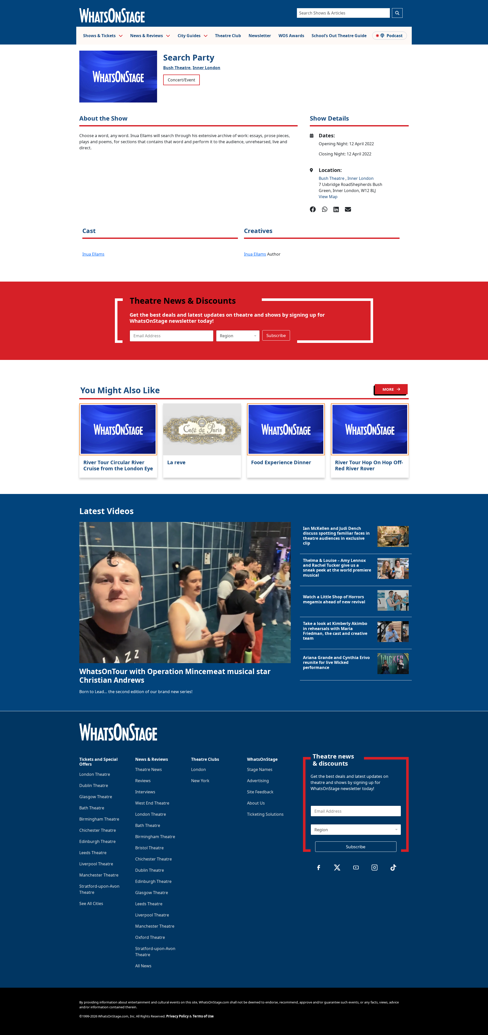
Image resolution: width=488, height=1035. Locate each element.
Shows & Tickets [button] (100, 35)
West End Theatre (152, 803)
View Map (328, 196)
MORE (389, 389)
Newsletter (260, 35)
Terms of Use (203, 1016)
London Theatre (94, 774)
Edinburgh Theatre (97, 841)
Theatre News (148, 769)
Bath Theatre (91, 808)
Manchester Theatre (98, 875)
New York (200, 780)
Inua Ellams (93, 254)
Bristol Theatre (149, 848)
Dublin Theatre (93, 785)
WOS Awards (291, 35)
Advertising (258, 780)
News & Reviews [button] (147, 35)
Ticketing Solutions (265, 814)
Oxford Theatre (150, 937)
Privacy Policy (177, 1016)
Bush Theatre (332, 178)
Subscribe (276, 335)
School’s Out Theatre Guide (339, 35)
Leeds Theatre (92, 852)
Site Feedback (260, 792)
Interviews (145, 792)
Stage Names (259, 769)
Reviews (143, 780)
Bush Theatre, (177, 67)
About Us (256, 803)
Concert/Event (181, 80)
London (198, 769)
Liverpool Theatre (96, 864)
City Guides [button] (190, 35)
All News (143, 966)
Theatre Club (228, 35)
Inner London (206, 67)
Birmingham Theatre (99, 819)
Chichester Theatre (97, 830)
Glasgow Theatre (95, 796)
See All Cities (91, 903)
